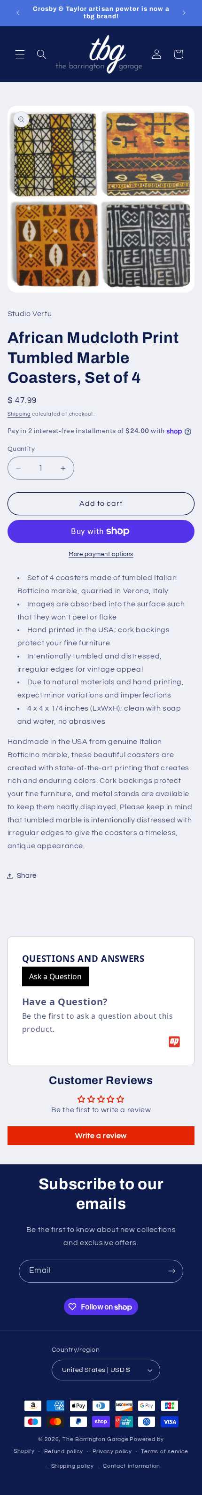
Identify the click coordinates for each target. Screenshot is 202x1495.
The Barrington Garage (95, 1439)
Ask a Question (55, 976)
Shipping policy (72, 1466)
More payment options (101, 554)
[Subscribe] (172, 1271)
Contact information (131, 1466)
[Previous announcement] (18, 12)
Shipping (19, 414)
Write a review (101, 1135)
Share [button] (27, 875)
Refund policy (64, 1451)
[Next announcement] (184, 12)
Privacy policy (112, 1451)
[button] (20, 54)
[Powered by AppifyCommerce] (174, 1041)
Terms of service (164, 1451)
